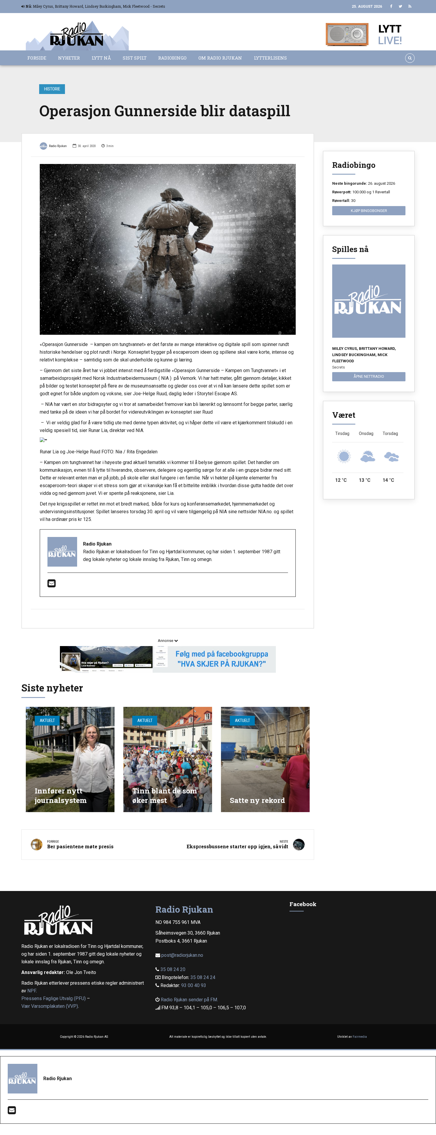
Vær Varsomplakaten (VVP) (49, 1006)
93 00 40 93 (193, 985)
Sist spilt (135, 58)
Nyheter (69, 58)
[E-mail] (51, 585)
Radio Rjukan (58, 146)
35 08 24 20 (172, 969)
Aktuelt (47, 720)
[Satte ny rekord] (265, 759)
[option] (168, 249)
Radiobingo (172, 58)
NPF (31, 991)
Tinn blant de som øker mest (164, 795)
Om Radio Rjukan (220, 58)
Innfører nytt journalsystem (61, 795)
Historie (52, 89)
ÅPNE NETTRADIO (369, 376)
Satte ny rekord (257, 800)
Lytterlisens (270, 58)
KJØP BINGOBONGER (369, 210)
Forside (36, 58)
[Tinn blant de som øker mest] (167, 759)
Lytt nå (101, 58)
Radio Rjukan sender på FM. (189, 999)
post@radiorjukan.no (182, 955)
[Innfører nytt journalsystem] (70, 759)
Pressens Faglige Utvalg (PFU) (53, 998)
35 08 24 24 (202, 977)
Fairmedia (360, 1037)
